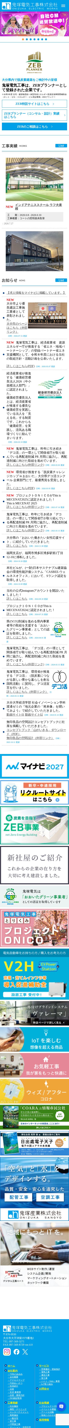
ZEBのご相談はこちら (32, 126)
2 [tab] (27, 39)
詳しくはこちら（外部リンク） (27, 691)
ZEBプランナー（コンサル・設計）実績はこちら (31, 115)
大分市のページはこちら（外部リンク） (17, 327)
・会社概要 (13, 1377)
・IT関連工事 (14, 1424)
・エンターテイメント (18, 1412)
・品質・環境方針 (16, 1395)
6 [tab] (42, 39)
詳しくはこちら (17, 545)
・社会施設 (13, 1406)
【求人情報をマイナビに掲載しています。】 (36, 292)
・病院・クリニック (17, 1409)
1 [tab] (23, 39)
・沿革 (11, 1389)
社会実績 (44, 1403)
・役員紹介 (13, 1386)
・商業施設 (13, 1415)
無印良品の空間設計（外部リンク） (30, 738)
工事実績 (13, 1403)
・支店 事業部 (14, 1392)
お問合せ (44, 1389)
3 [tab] (31, 39)
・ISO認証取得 (15, 1398)
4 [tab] (34, 39)
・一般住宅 (13, 1418)
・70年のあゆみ (15, 1374)
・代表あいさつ (15, 1383)
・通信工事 (44, 1375)
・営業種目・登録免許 (49, 1369)
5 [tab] (38, 39)
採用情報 (44, 1420)
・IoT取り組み (46, 1384)
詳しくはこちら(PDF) (20, 366)
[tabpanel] (34, 26)
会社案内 (13, 1370)
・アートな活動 (46, 1412)
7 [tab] (46, 39)
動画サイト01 (15, 714)
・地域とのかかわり (48, 1415)
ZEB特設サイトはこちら (32, 103)
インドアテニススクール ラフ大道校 (38, 206)
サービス (44, 1365)
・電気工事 (44, 1372)
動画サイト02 (34, 714)
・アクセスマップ (16, 1380)
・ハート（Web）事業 (49, 1381)
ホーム (11, 1365)
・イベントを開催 (47, 1409)
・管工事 (43, 1378)
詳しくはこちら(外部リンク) (25, 464)
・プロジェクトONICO (50, 1406)
